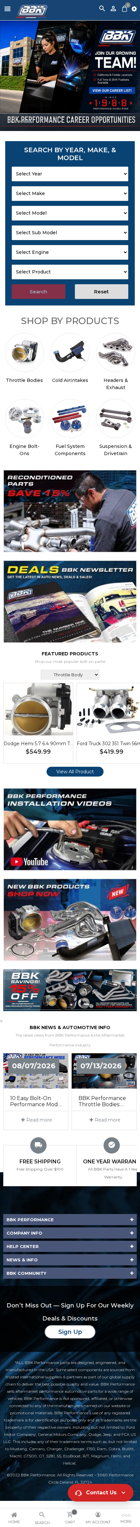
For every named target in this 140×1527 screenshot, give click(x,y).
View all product (75, 772)
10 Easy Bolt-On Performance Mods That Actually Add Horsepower (35, 1101)
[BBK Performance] (70, 511)
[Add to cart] (48, 730)
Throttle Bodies (24, 380)
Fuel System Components (70, 449)
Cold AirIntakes (70, 380)
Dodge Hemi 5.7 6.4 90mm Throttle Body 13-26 (57, 744)
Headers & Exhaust (116, 383)
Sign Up (70, 1332)
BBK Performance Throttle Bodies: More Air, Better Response (102, 1101)
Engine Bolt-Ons (24, 449)
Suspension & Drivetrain (115, 449)
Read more (39, 1120)
